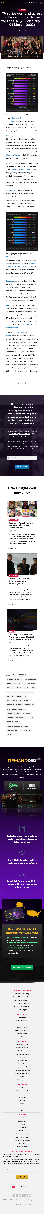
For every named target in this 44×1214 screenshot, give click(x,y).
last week (28, 131)
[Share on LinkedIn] (18, 383)
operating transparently (22, 436)
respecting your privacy (20, 434)
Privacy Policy (27, 1204)
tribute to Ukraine (13, 155)
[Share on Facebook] (25, 383)
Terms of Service (17, 1204)
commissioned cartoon (21, 169)
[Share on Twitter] (22, 383)
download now (22, 968)
